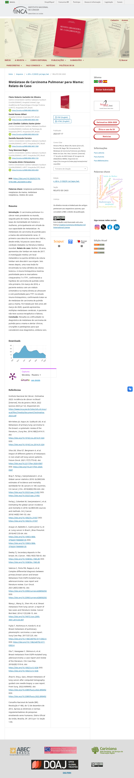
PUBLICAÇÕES (58, 60)
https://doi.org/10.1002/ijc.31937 (23, 517)
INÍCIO (8, 60)
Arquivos (19, 74)
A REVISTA (20, 60)
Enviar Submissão (104, 89)
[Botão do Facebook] (110, 229)
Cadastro (115, 20)
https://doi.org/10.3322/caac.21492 (24, 492)
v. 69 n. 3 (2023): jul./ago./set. (37, 74)
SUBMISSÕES (76, 60)
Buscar (124, 60)
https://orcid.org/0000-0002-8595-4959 (25, 170)
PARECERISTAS (13, 65)
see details (35, 380)
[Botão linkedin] (116, 229)
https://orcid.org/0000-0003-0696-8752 (25, 110)
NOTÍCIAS (50, 65)
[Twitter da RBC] (103, 229)
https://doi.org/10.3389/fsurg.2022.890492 (27, 690)
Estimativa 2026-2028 (107, 122)
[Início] (20, 10)
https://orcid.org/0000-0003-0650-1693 (25, 120)
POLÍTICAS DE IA (66, 65)
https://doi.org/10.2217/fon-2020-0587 (26, 463)
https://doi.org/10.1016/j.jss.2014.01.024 (26, 438)
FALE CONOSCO (33, 65)
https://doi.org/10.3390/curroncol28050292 (28, 591)
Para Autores (99, 157)
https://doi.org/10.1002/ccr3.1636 (23, 667)
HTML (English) (63, 121)
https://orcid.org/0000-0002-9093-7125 (25, 158)
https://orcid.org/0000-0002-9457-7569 (25, 146)
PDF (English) (62, 117)
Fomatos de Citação (63, 169)
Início (11, 74)
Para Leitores (99, 153)
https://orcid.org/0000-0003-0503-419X (25, 134)
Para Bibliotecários (101, 160)
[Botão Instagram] (97, 229)
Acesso (125, 20)
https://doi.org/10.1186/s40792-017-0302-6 (27, 639)
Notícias (107, 136)
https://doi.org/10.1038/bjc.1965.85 (24, 559)
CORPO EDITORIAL (38, 60)
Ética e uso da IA (107, 129)
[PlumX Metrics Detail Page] (12, 376)
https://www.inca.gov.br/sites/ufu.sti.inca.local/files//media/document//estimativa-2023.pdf (27, 412)
